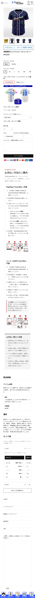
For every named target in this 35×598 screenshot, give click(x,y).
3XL (30, 72)
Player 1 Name (18, 133)
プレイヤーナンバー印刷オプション (12, 114)
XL (19, 72)
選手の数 (6, 126)
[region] (18, 468)
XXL (24, 72)
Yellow (14, 64)
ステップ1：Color (9, 61)
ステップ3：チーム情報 (11, 107)
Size (5, 133)
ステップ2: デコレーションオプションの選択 (17, 77)
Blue (6, 64)
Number (26, 133)
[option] (18, 22)
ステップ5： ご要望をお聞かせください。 (14, 140)
